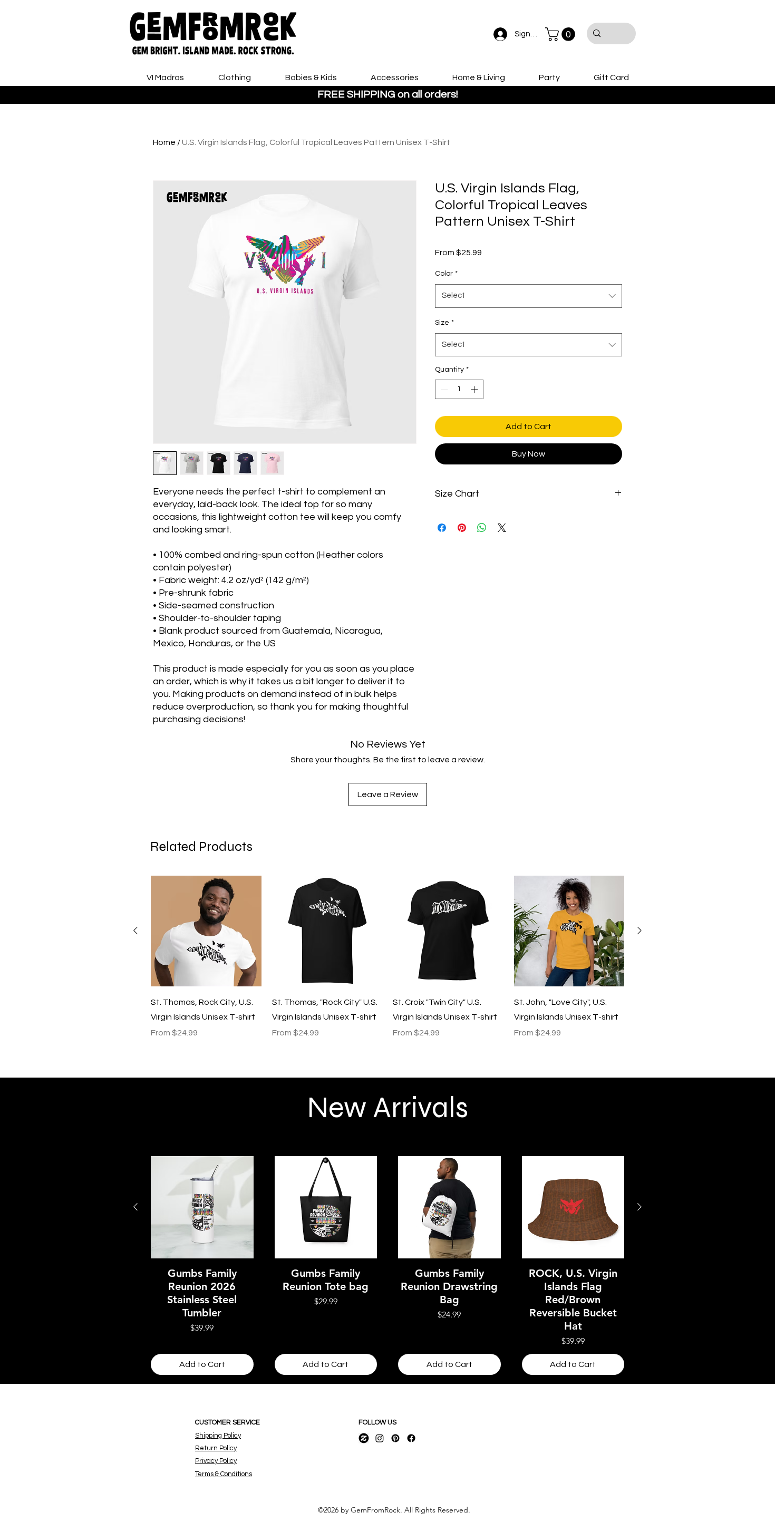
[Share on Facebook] (441, 527)
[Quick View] (206, 931)
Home (164, 142)
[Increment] (475, 389)
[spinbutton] (459, 389)
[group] (387, 964)
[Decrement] (443, 389)
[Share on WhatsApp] (482, 527)
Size (444, 322)
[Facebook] (411, 1438)
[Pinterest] (395, 1438)
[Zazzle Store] (364, 1438)
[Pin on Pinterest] (462, 527)
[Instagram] (379, 1438)
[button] (561, 34)
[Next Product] (639, 930)
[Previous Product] (135, 930)
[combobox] (528, 295)
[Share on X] (502, 527)
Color (446, 273)
